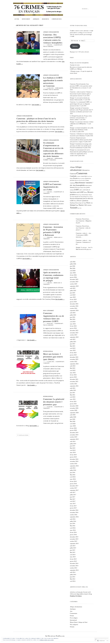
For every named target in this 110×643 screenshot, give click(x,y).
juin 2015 (72, 550)
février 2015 (73, 559)
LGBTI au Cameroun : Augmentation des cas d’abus (52, 187)
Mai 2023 (72, 346)
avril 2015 (72, 554)
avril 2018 (72, 477)
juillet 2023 (73, 341)
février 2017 (73, 506)
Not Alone (72, 196)
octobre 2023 (73, 335)
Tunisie (81, 205)
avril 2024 (72, 321)
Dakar (71, 178)
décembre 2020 (74, 406)
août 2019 (72, 441)
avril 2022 (72, 370)
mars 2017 (73, 503)
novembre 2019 (74, 435)
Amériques (36, 19)
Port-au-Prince (90, 196)
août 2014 (72, 572)
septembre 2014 (74, 570)
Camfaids (73, 176)
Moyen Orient (26, 19)
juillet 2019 (73, 443)
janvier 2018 (73, 483)
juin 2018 (72, 472)
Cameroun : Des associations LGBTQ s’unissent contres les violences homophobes (52, 38)
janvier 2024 (73, 328)
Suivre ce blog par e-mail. (78, 25)
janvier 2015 (73, 561)
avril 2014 (72, 581)
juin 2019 (72, 446)
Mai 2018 (72, 475)
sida (92, 203)
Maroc (85, 192)
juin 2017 (72, 497)
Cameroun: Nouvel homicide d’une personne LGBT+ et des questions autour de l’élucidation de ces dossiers (81, 86)
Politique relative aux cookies (46, 640)
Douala (75, 178)
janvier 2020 (73, 430)
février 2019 (73, 455)
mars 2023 (73, 350)
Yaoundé (73, 207)
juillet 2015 (73, 548)
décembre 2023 (74, 330)
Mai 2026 (72, 268)
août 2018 (72, 468)
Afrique (72, 167)
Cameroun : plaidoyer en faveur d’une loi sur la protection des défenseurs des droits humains (36, 120)
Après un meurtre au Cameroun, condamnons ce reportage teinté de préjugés (53, 276)
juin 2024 (72, 317)
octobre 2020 (73, 410)
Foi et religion (74, 618)
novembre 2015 (74, 539)
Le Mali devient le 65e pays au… (84, 248)
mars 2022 (73, 372)
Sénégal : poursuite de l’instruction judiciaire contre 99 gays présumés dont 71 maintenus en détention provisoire (81, 110)
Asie (71, 611)
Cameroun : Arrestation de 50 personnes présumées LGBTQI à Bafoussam (53, 231)
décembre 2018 (74, 459)
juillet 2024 (73, 315)
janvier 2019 (73, 457)
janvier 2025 (73, 301)
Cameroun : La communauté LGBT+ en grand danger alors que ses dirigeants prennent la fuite (81, 104)
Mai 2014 (72, 579)
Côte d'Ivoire (89, 176)
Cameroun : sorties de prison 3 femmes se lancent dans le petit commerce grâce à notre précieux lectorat (81, 93)
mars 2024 (73, 324)
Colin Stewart (58, 45)
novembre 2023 (74, 333)
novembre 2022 (74, 359)
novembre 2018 (74, 461)
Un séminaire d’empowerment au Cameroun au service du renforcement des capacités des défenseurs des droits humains (53, 149)
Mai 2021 (72, 395)
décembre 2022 (74, 357)
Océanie (72, 627)
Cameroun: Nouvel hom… (83, 219)
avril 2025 (72, 295)
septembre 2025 (74, 286)
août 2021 (72, 388)
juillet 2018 (73, 470)
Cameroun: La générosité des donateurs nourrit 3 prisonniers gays (53, 402)
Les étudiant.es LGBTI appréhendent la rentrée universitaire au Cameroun (53, 81)
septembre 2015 (74, 543)
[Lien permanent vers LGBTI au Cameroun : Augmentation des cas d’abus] (28, 203)
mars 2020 (73, 426)
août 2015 (72, 546)
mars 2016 (73, 530)
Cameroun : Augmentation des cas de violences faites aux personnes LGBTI (53, 317)
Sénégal (72, 205)
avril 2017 (72, 501)
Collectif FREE (84, 176)
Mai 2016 (72, 526)
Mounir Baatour (85, 194)
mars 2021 (73, 399)
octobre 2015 (73, 541)
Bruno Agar (57, 237)
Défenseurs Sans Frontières (80, 180)
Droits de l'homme (81, 178)
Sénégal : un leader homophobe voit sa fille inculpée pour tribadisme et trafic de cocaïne (81, 129)
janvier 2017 (73, 508)
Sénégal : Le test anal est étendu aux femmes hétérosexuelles (80, 99)
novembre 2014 (74, 565)
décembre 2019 (74, 432)
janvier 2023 (73, 355)
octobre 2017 (73, 488)
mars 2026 (73, 273)
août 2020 (72, 415)
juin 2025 (72, 293)
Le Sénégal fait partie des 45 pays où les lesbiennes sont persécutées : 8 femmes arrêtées (81, 117)
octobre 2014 (73, 568)
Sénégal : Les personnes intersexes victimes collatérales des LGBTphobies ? (81, 122)
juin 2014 (72, 577)
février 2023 (73, 352)
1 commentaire (46, 363)
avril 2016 (72, 528)
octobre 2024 (73, 308)
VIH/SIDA (89, 205)
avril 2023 (72, 348)
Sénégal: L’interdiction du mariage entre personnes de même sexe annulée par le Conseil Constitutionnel (81, 145)
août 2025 (72, 288)
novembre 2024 (74, 306)
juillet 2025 (73, 290)
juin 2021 (72, 392)
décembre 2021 (74, 379)
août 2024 (72, 313)
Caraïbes (78, 176)
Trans (77, 205)
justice (88, 187)
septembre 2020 (74, 412)
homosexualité (88, 185)
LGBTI (84, 189)
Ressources (45, 19)
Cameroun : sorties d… (82, 233)
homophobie (80, 185)
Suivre (75, 46)
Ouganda (76, 196)
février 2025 (73, 299)
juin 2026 (72, 266)
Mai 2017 (72, 499)
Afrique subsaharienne (51, 32)
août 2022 (72, 366)
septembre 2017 (74, 490)
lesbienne (72, 189)
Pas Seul (80, 196)
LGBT (76, 189)
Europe (72, 615)
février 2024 (73, 326)
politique (85, 196)
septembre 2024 (74, 310)
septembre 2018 (74, 466)
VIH (85, 205)
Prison (75, 200)
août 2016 (72, 519)
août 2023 (72, 339)
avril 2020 (72, 423)
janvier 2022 (73, 377)
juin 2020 (72, 419)
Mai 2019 (72, 448)
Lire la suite (36, 104)
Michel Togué (79, 194)
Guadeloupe (72, 183)
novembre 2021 (74, 381)
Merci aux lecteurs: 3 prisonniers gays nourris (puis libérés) (53, 357)
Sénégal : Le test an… (82, 247)
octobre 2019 (73, 437)
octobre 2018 (73, 463)
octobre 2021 (73, 384)
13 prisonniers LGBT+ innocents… (82, 236)
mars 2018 (73, 479)
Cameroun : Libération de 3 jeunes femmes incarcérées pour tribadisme (81, 134)
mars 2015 (73, 557)
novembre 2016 (74, 512)
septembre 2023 (74, 337)
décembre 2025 (74, 279)
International (48, 351)
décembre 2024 (74, 304)
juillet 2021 (73, 390)
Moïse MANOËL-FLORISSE (34, 123)
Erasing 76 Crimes (76, 596)
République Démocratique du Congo (78, 203)
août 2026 (72, 262)
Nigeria (90, 194)
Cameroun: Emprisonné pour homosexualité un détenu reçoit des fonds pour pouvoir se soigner (81, 139)
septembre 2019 (74, 439)
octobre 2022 (73, 361)
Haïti (74, 185)
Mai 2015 (72, 552)
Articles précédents (23, 435)
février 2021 (73, 401)
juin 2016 (72, 523)
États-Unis (79, 208)
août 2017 (72, 492)
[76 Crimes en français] (42, 9)
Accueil (16, 19)
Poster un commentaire (48, 46)
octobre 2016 (73, 514)
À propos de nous (57, 19)
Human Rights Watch (82, 187)
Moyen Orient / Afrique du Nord (78, 622)
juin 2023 (72, 344)
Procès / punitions (82, 200)
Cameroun (82, 173)
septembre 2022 (74, 364)
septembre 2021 (74, 386)
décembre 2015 (74, 537)
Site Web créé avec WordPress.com (54, 636)
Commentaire (73, 613)
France (87, 180)
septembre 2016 (74, 517)
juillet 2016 (73, 521)
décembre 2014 (74, 563)
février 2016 (73, 532)
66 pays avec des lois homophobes (79, 62)
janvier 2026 (73, 277)
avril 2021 (72, 397)
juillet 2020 (73, 417)
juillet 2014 (73, 574)
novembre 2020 (74, 408)
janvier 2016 (73, 534)
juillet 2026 (73, 264)
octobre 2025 (73, 284)
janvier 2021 (73, 404)
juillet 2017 (73, 494)
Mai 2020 (72, 421)
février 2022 (73, 375)
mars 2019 (73, 452)
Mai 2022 (72, 368)
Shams (88, 203)
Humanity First (73, 187)
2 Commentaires (52, 159)
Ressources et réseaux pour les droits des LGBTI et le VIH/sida (81, 68)
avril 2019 (72, 450)
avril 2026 (72, 270)
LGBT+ (80, 189)
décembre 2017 (74, 486)
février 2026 (73, 275)
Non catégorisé (48, 310)
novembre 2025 (74, 281)
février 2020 (73, 428)
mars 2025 (73, 297)
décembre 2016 (74, 510)
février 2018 (73, 481)
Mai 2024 (72, 319)
